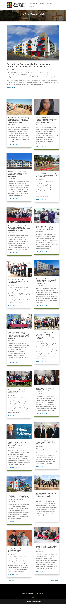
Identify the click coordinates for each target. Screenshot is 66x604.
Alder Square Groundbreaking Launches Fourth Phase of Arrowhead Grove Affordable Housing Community (18, 120)
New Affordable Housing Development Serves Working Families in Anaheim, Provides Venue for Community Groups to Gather (18, 335)
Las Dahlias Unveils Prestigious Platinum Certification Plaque (15, 550)
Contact (31, 6)
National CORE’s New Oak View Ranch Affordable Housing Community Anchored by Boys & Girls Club (19, 228)
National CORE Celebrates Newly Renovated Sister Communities (17, 391)
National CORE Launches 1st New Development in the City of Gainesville (46, 175)
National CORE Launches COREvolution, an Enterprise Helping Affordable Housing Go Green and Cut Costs (19, 497)
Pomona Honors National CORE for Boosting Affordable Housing (46, 390)
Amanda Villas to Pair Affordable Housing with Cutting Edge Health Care (45, 227)
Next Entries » (55, 580)
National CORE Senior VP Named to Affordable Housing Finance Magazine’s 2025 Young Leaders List (46, 120)
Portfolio (22, 6)
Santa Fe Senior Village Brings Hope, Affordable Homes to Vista (46, 547)
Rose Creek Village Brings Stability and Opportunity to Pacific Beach (18, 281)
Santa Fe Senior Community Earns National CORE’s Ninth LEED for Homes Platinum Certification (46, 281)
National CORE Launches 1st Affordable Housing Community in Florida (46, 495)
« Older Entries (11, 580)
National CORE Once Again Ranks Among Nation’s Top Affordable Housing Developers (17, 174)
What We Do (33, 3)
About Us (23, 3)
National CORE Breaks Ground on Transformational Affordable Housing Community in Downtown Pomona (46, 335)
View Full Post (13, 144)
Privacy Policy (37, 601)
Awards (49, 3)
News (42, 3)
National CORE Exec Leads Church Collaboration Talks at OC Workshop (46, 442)
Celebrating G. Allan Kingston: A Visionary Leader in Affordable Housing (18, 444)
